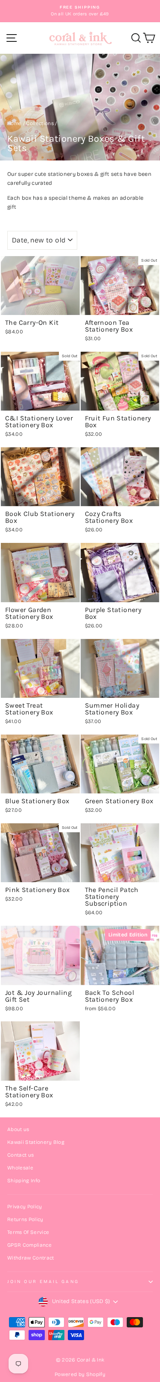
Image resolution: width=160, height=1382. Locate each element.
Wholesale (20, 1168)
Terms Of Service (28, 1232)
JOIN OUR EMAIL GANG (43, 1281)
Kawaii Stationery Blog (35, 1142)
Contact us (20, 1155)
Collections (40, 123)
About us (18, 1129)
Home (14, 123)
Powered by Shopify (80, 1374)
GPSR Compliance (29, 1245)
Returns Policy (25, 1219)
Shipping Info (23, 1181)
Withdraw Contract (30, 1258)
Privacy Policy (24, 1207)
